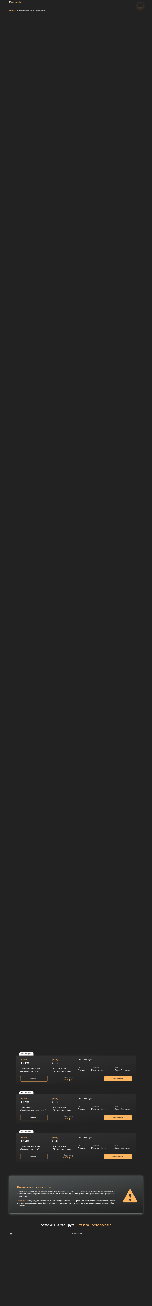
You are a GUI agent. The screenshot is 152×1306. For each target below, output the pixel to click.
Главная (12, 10)
